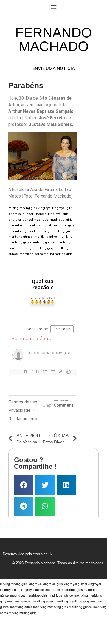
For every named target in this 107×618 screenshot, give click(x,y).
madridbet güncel (21, 225)
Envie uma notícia (53, 68)
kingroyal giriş (62, 208)
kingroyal (44, 208)
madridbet (41, 219)
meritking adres (46, 236)
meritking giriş (61, 231)
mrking (13, 208)
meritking (43, 231)
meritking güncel (20, 236)
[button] (53, 8)
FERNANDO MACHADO (53, 39)
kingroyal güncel (20, 214)
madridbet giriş (61, 219)
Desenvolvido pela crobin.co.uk (27, 554)
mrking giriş (28, 208)
